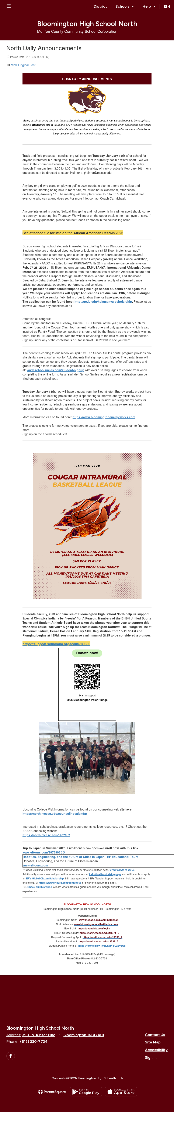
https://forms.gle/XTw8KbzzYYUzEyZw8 (102, 945)
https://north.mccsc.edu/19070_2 (46, 835)
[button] (124, 6)
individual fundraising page (105, 874)
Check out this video (39, 887)
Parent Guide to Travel (121, 870)
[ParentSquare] (52, 1092)
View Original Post (23, 65)
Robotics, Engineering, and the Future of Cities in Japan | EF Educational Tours (80, 857)
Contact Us (155, 1034)
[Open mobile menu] (8, 6)
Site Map (153, 1042)
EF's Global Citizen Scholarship (45, 878)
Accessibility (156, 1049)
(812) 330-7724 (34, 1041)
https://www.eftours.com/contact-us (60, 883)
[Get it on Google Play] (86, 1091)
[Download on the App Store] (121, 1091)
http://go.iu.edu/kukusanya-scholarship (103, 301)
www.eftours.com (35, 865)
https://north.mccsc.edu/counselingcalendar (54, 813)
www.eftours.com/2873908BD (43, 852)
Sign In (151, 1057)
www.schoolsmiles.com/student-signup (55, 370)
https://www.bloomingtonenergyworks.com (104, 417)
